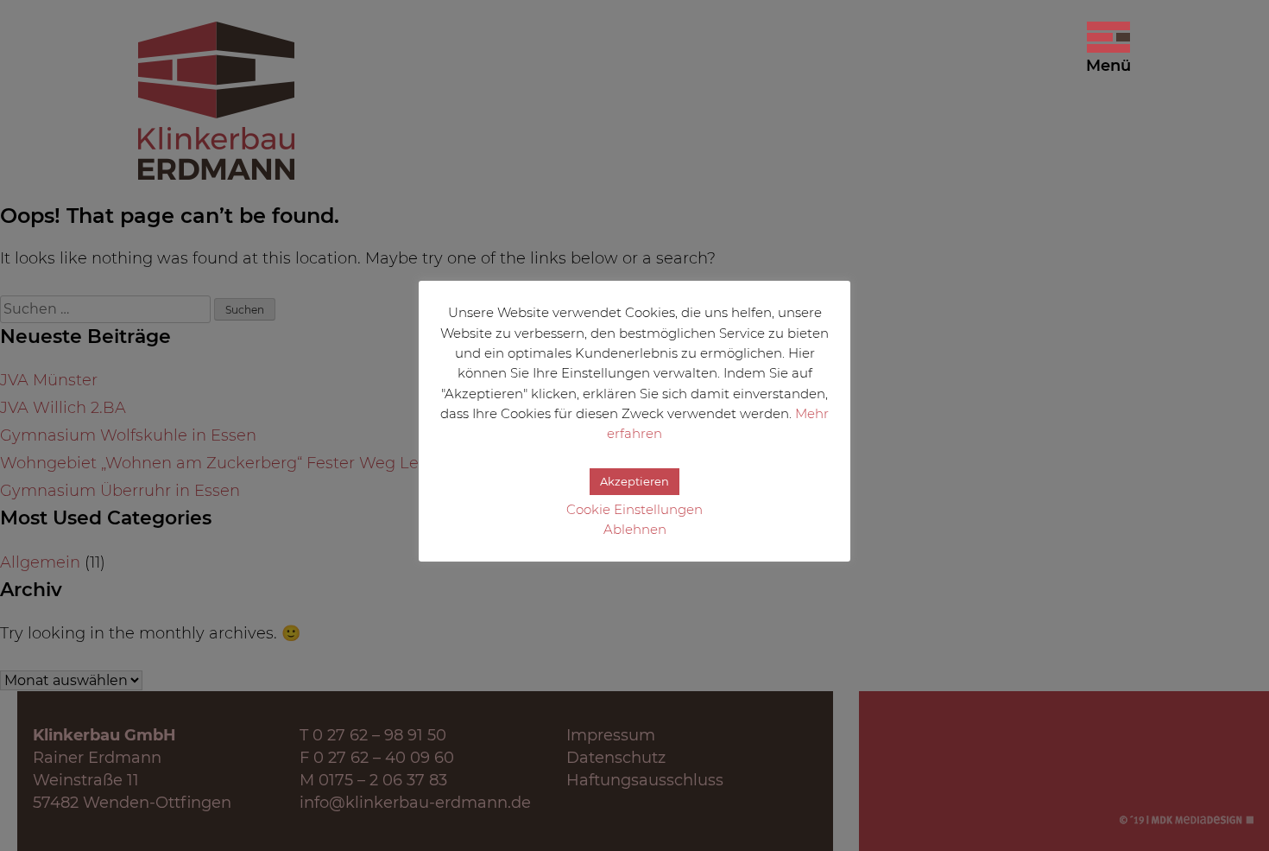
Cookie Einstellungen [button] (634, 509)
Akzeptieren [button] (634, 481)
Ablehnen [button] (634, 529)
